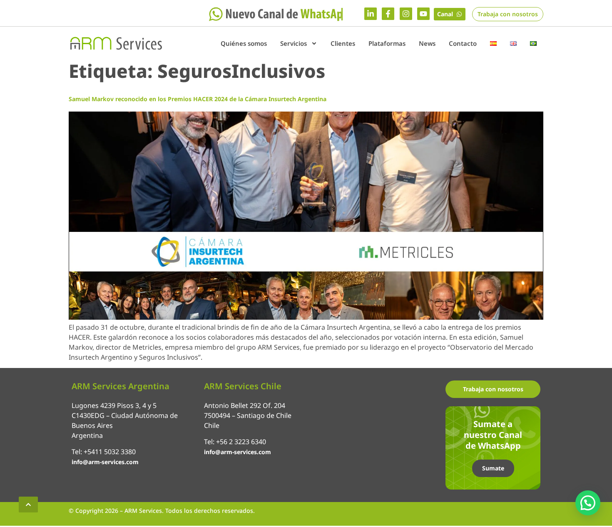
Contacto (463, 43)
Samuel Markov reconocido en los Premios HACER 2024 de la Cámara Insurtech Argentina (197, 99)
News (427, 43)
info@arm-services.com (105, 462)
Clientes (343, 43)
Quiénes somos (244, 43)
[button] (587, 502)
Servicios (293, 43)
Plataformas (387, 43)
